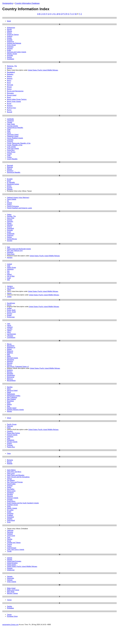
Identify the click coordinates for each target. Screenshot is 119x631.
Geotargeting (7, 3)
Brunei (9, 103)
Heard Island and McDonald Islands (19, 249)
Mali (8, 354)
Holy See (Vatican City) (15, 250)
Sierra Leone (11, 491)
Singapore (10, 492)
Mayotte (9, 363)
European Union (12, 616)
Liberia (9, 330)
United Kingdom (12, 563)
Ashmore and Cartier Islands (16, 52)
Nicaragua (10, 401)
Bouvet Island (11, 95)
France (9, 204)
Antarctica (10, 41)
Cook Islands (11, 147)
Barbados (10, 74)
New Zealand (11, 399)
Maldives (10, 352)
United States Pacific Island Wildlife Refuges (43, 70)
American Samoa (13, 34)
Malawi (9, 349)
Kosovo (9, 313)
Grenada (10, 230)
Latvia (9, 325)
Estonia (9, 187)
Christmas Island (12, 134)
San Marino (11, 480)
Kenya (9, 305)
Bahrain (9, 68)
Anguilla (9, 40)
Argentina (10, 47)
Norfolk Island (11, 408)
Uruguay (10, 568)
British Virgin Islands (14, 101)
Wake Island (11, 588)
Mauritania (10, 359)
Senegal (9, 485)
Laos (8, 323)
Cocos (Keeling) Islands (15, 138)
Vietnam (10, 580)
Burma (9, 110)
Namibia (9, 387)
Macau (9, 344)
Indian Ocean (11, 267)
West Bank (10, 591)
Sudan (9, 512)
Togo (8, 537)
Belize (9, 80)
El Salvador (11, 182)
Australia (10, 55)
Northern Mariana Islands (15, 409)
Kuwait (9, 315)
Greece (9, 227)
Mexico (9, 365)
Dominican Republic (13, 172)
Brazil (9, 97)
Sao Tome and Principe (15, 482)
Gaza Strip (10, 218)
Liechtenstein (11, 334)
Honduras (10, 252)
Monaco (9, 372)
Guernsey (10, 235)
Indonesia (10, 269)
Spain (9, 506)
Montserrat (10, 377)
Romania (10, 460)
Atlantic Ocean (12, 54)
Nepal (9, 392)
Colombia (10, 140)
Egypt (9, 180)
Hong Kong (10, 254)
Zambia (9, 606)
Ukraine (9, 559)
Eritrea (9, 186)
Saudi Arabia (11, 484)
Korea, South (11, 312)
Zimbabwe (10, 608)
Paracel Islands (12, 435)
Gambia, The (11, 216)
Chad (8, 129)
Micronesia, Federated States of (18, 366)
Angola (9, 38)
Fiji (8, 201)
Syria (8, 522)
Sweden (9, 519)
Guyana (9, 240)
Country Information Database (27, 3)
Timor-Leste (11, 535)
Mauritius (10, 361)
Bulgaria (9, 106)
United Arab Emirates (14, 561)
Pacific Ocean (12, 424)
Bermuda (10, 85)
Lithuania (10, 336)
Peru (8, 438)
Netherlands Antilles (13, 396)
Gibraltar (10, 225)
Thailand (10, 534)
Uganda (9, 558)
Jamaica (10, 286)
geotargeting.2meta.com (10, 624)
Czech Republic (12, 159)
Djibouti (9, 169)
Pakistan (10, 426)
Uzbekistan (11, 570)
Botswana (10, 93)
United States (11, 565)
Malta (9, 356)
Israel (9, 278)
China (9, 133)
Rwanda (9, 463)
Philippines (10, 440)
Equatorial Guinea (13, 184)
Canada (9, 122)
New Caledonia (12, 397)
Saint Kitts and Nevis (14, 472)
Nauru (9, 389)
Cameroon (10, 120)
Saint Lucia (11, 473)
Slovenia (10, 496)
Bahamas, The (12, 66)
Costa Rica (10, 150)
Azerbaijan (10, 59)
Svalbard (10, 515)
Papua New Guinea (13, 433)
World (9, 21)
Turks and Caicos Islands (15, 549)
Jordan (9, 296)
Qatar (9, 453)
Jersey (9, 293)
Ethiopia (9, 189)
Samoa (9, 478)
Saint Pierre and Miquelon (15, 475)
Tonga (9, 541)
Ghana (9, 223)
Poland (9, 443)
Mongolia (10, 373)
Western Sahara (12, 593)
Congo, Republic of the (14, 145)
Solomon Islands (12, 498)
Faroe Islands (11, 199)
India (8, 266)
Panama (10, 431)
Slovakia (10, 494)
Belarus (9, 76)
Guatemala (10, 233)
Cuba (8, 155)
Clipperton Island (12, 136)
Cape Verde (11, 124)
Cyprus (9, 157)
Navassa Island (12, 390)
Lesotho (9, 329)
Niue (8, 406)
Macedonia (10, 346)
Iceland (9, 264)
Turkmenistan (11, 548)
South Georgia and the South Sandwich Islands (23, 503)
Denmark (10, 165)
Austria (9, 57)
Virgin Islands (11, 582)
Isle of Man (11, 276)
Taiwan (9, 614)
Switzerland (11, 520)
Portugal (10, 445)
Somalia (9, 499)
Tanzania (10, 532)
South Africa (11, 501)
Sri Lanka (10, 510)
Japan (9, 289)
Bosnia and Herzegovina (15, 91)
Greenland (10, 228)
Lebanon (10, 327)
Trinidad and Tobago (14, 542)
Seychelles (10, 489)
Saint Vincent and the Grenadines (18, 477)
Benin (9, 83)
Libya (9, 332)
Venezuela (10, 578)
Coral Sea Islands (13, 148)
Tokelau (9, 539)
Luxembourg (11, 337)
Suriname (10, 513)
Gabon (9, 214)
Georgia (9, 220)
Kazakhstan (11, 303)
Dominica (10, 170)
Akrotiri (9, 29)
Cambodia (10, 119)
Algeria (9, 33)
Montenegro (11, 375)
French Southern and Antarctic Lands (19, 208)
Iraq (8, 273)
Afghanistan (11, 27)
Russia (9, 462)
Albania (9, 31)
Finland (9, 203)
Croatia (9, 154)
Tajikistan (10, 530)
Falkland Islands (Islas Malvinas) (18, 197)
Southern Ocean (12, 505)
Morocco (10, 379)
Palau (9, 428)
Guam (9, 232)
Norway (9, 411)
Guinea (9, 237)
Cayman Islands (12, 126)
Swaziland (10, 517)
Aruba (9, 50)
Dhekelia (10, 167)
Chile (8, 131)
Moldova (10, 370)
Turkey (9, 546)
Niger (8, 402)
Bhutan (9, 87)
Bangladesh (11, 72)
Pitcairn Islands (12, 442)
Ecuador (10, 179)
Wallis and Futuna (13, 590)
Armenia (10, 48)
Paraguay (10, 436)
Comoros (10, 141)
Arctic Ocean (11, 45)
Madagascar (11, 347)
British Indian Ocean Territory (17, 99)
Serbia (9, 487)
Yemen (9, 600)
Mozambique (11, 380)
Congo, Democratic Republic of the (18, 143)
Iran (8, 271)
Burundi (9, 112)
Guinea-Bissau (12, 239)
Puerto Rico (11, 447)
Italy (8, 280)
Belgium (9, 78)
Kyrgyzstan (11, 317)
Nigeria (9, 404)
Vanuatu (9, 576)
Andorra (9, 36)
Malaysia (10, 351)
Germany (10, 221)
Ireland (9, 274)
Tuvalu (9, 551)
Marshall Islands (12, 358)
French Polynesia (13, 206)
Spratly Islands (12, 508)
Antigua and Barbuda (14, 43)
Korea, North (11, 310)
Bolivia (9, 89)
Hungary (10, 257)
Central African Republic (15, 127)
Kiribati (9, 308)
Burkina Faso (11, 108)
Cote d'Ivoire (11, 152)
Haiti (8, 247)
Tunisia (9, 544)
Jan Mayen (10, 288)
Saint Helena (11, 470)
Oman (9, 418)
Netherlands (11, 394)
